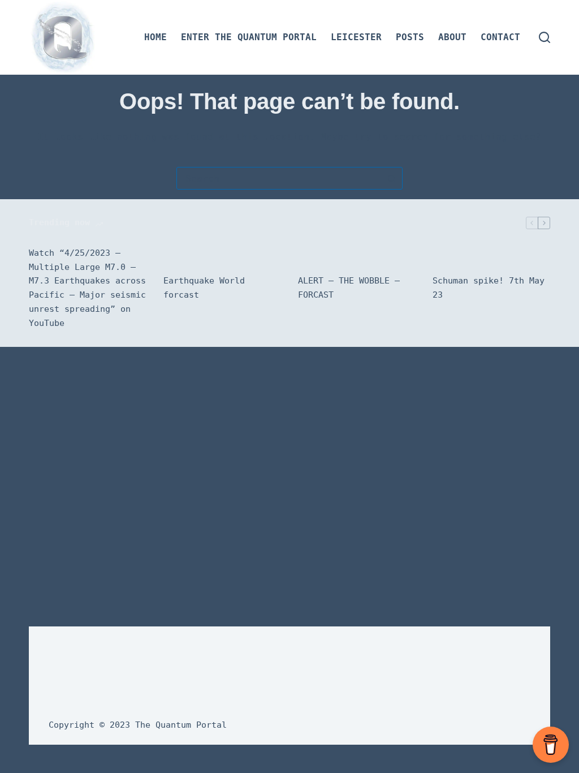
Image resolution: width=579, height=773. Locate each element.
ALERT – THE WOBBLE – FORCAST (349, 288)
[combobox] (279, 178)
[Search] (544, 37)
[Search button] (391, 178)
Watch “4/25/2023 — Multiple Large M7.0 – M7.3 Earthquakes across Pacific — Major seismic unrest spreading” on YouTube (87, 288)
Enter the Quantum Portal (249, 37)
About (452, 37)
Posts (410, 37)
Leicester (356, 37)
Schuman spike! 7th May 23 (489, 288)
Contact (500, 37)
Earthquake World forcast (204, 288)
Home (155, 37)
